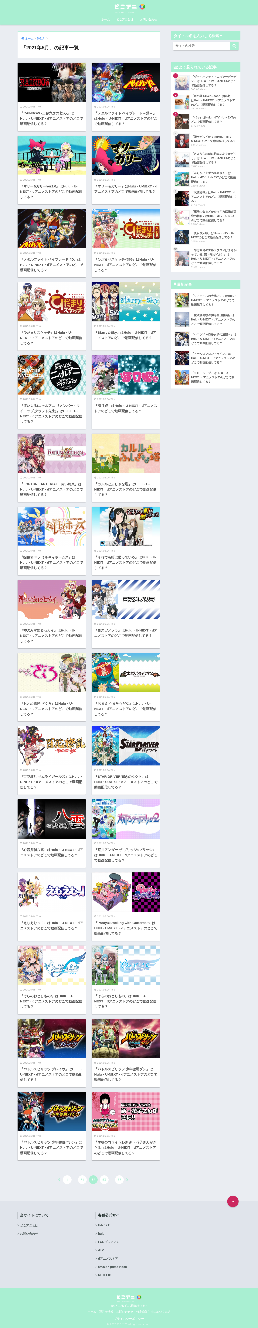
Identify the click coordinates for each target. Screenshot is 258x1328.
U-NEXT (104, 1225)
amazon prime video (112, 1266)
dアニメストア (108, 1258)
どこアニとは (124, 19)
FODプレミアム (109, 1242)
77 (119, 1180)
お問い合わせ (148, 19)
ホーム (105, 19)
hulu (101, 1233)
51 (82, 1180)
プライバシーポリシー (129, 1318)
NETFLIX (104, 1275)
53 (104, 1180)
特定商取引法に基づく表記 (153, 1311)
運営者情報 (106, 1311)
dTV (101, 1250)
